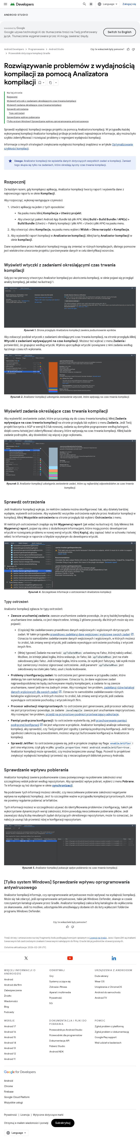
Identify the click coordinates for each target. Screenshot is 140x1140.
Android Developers (14, 49)
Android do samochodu (108, 992)
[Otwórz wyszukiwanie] (84, 4)
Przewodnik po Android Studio (65, 1029)
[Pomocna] (128, 49)
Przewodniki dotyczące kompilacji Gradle (29, 53)
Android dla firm (13, 984)
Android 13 (10, 1048)
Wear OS (99, 981)
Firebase (8, 1091)
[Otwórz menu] (5, 4)
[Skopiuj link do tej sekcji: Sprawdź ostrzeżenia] (48, 502)
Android (8, 979)
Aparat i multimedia (60, 992)
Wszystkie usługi (13, 1102)
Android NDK (56, 1051)
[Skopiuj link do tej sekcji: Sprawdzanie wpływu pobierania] (71, 770)
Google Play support (105, 1037)
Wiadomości (11, 1001)
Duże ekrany (101, 976)
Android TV (101, 997)
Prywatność (55, 997)
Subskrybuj (62, 1123)
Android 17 (10, 1026)
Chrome (8, 1086)
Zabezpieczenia (13, 990)
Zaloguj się (129, 4)
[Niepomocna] (133, 49)
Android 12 (10, 1053)
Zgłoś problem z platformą (109, 1026)
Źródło (7, 995)
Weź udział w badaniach (108, 1042)
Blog (6, 1006)
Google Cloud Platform (17, 1097)
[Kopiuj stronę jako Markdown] (51, 83)
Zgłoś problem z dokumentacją (112, 1031)
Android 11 (10, 1059)
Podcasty (9, 1012)
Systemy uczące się (60, 981)
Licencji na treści (98, 937)
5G (51, 1003)
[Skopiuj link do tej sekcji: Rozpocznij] (28, 182)
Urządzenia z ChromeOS (108, 986)
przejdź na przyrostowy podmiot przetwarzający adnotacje (82, 714)
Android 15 (10, 1037)
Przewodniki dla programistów (65, 1035)
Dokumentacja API (59, 1040)
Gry (51, 976)
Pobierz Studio (57, 1046)
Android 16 (10, 1031)
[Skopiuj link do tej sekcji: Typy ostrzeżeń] (31, 602)
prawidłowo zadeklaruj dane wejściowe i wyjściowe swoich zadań (90, 634)
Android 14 (10, 1042)
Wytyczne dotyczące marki (48, 1114)
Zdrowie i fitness (58, 986)
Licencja (25, 1114)
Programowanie (36, 49)
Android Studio (16, 14)
